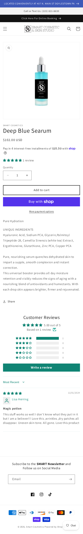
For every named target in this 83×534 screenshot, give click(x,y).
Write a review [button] (41, 367)
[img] (12, 393)
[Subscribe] (70, 479)
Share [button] (11, 301)
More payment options (41, 211)
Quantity (8, 167)
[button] (5, 28)
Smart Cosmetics (35, 526)
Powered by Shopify (55, 526)
